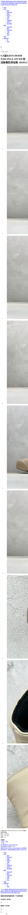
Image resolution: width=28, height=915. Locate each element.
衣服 (8, 41)
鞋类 (5, 9)
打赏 (6, 841)
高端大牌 (9, 27)
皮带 (5, 36)
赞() (2, 841)
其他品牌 (9, 23)
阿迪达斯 (9, 12)
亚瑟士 (9, 22)
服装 (5, 25)
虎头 (8, 35)
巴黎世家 (9, 20)
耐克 (8, 10)
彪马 (8, 19)
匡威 (8, 14)
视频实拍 (6, 38)
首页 (5, 7)
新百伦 (9, 15)
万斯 (8, 17)
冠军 (8, 33)
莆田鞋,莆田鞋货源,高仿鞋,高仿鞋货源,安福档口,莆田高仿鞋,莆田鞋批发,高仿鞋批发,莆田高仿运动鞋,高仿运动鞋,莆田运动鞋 (14, 891)
